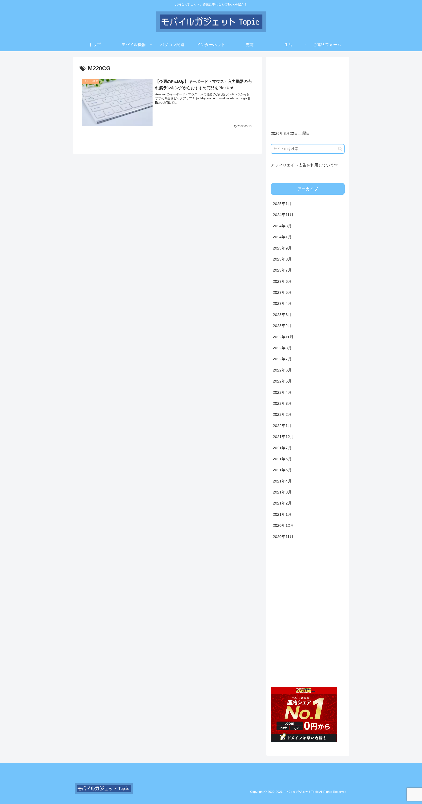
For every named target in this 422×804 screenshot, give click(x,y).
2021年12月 (283, 436)
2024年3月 (282, 226)
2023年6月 (282, 281)
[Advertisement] (308, 92)
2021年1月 (282, 514)
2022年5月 (282, 381)
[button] (340, 148)
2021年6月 (282, 459)
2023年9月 (282, 248)
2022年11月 (283, 337)
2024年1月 (282, 237)
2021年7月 (282, 448)
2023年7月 (282, 270)
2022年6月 (282, 370)
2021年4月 (282, 481)
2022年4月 (282, 392)
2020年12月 (283, 525)
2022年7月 (282, 359)
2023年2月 (282, 325)
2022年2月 (282, 414)
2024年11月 (283, 215)
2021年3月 (282, 492)
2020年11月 (283, 536)
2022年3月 (282, 403)
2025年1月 (282, 203)
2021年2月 (282, 503)
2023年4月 (282, 303)
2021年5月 (282, 470)
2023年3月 (282, 314)
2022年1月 (282, 425)
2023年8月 (282, 259)
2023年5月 (282, 292)
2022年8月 (282, 348)
